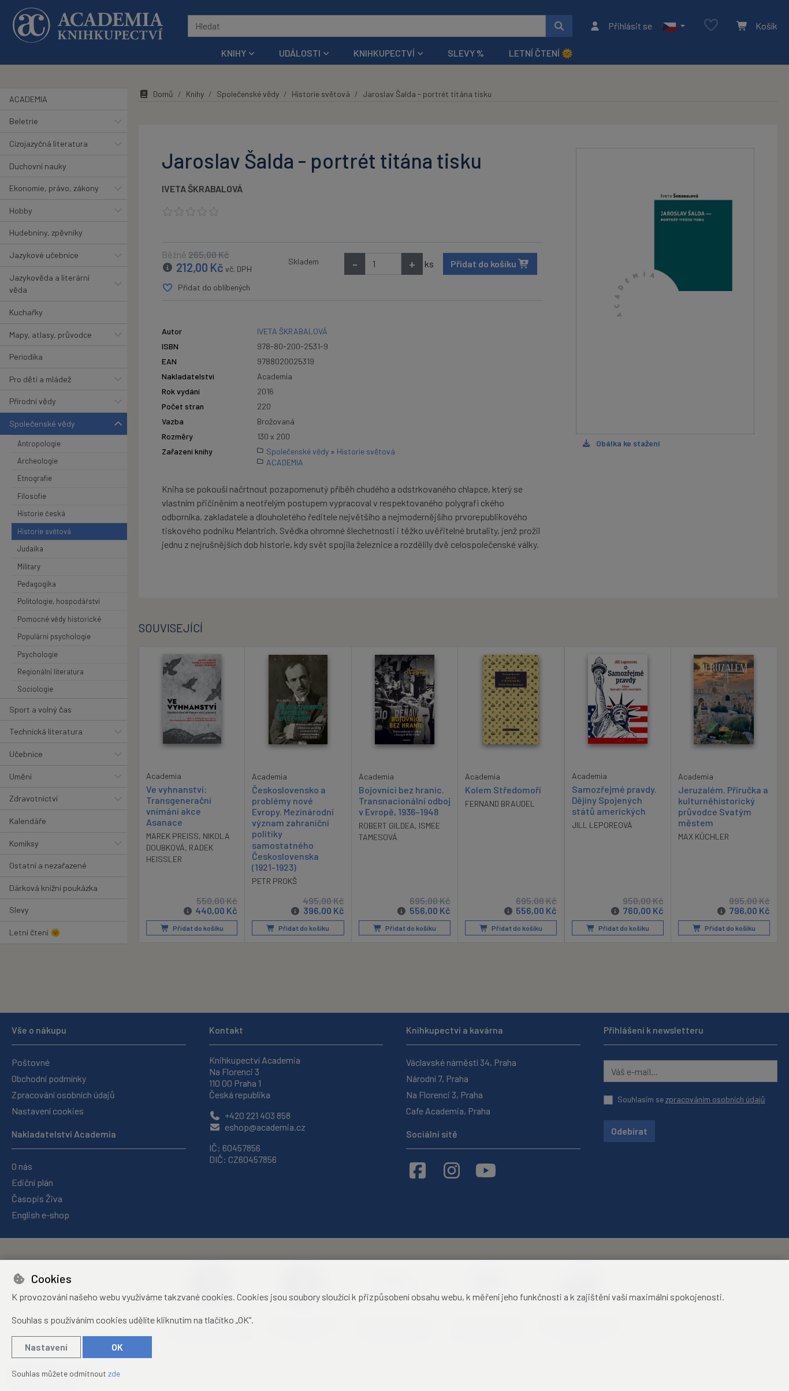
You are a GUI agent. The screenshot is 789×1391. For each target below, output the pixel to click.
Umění (20, 776)
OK (117, 1346)
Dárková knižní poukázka (53, 888)
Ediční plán (32, 1182)
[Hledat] (559, 26)
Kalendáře (27, 821)
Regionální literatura (50, 671)
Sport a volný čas (40, 709)
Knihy (195, 94)
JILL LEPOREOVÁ (602, 825)
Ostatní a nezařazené (48, 865)
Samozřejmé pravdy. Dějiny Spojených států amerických (614, 800)
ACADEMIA (28, 99)
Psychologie (37, 654)
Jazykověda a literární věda (49, 284)
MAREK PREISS (172, 836)
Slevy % (466, 52)
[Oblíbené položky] (711, 25)
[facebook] (417, 1169)
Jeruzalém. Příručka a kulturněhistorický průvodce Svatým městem (723, 806)
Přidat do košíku (484, 263)
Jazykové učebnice (44, 255)
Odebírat (629, 1130)
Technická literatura (46, 731)
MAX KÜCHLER (703, 836)
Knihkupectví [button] (384, 52)
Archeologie (37, 460)
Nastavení (46, 1346)
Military (28, 566)
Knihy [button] (233, 52)
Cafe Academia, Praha (448, 1110)
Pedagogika (36, 583)
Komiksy (24, 843)
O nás (22, 1166)
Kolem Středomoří (503, 789)
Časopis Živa (37, 1198)
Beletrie (23, 121)
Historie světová (44, 531)
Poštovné (31, 1062)
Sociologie (35, 688)
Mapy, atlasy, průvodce (50, 335)
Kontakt (226, 1029)
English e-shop (40, 1214)
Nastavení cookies (48, 1110)
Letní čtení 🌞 (541, 52)
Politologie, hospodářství (58, 601)
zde (114, 1373)
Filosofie (31, 496)
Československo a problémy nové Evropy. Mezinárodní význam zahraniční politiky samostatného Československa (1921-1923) (293, 828)
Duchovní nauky (37, 166)
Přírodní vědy (32, 401)
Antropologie (39, 443)
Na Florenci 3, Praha (444, 1094)
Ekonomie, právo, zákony (54, 188)
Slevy (19, 910)
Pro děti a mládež (40, 379)
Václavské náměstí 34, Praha (461, 1062)
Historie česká (41, 513)
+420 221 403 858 (257, 1115)
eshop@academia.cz (264, 1126)
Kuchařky (26, 312)
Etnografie (34, 478)
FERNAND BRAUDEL (500, 803)
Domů (163, 94)
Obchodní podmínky (49, 1078)
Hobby (20, 210)
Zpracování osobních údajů (63, 1094)
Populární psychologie (54, 636)
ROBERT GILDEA (387, 825)
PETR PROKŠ (274, 881)
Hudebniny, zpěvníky (46, 232)
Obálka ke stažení (628, 443)
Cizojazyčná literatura (48, 143)
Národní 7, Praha (437, 1078)
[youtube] (485, 1169)
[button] (674, 26)
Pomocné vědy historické (59, 619)
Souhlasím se (691, 1099)
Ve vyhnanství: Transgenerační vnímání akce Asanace (178, 806)
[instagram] (451, 1169)
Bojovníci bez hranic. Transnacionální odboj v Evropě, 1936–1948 (405, 800)
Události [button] (300, 52)
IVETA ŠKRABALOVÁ (202, 188)
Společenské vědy (42, 423)
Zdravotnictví (33, 798)
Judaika (30, 548)
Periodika (26, 356)
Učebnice (26, 754)
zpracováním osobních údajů (715, 1099)
